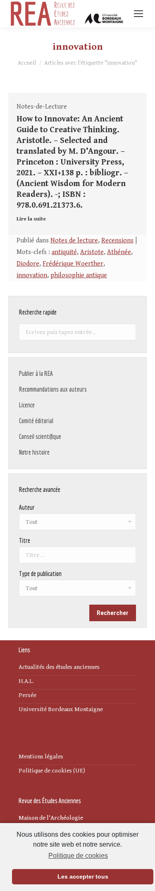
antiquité (64, 252)
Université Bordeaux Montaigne (61, 709)
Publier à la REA (36, 373)
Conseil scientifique (40, 436)
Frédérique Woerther (73, 264)
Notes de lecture (74, 241)
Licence (27, 405)
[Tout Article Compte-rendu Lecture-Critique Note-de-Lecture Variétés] (77, 590)
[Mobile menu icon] (138, 13)
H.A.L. (26, 681)
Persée (27, 695)
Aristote (92, 252)
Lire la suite (31, 219)
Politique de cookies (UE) (52, 770)
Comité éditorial (36, 420)
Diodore (28, 264)
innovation (32, 275)
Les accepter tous (82, 876)
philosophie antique (78, 275)
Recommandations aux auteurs (53, 389)
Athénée (119, 252)
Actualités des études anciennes (59, 667)
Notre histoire (34, 452)
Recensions (117, 241)
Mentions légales (41, 756)
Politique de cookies (78, 855)
